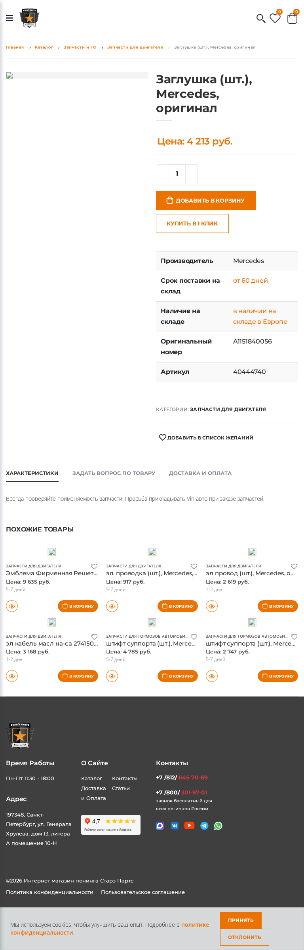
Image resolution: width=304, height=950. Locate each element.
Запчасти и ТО (80, 47)
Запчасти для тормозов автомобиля (148, 636)
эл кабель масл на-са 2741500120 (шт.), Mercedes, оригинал (96, 643)
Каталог (44, 47)
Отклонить (244, 937)
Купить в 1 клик (192, 223)
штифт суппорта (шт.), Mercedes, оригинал (170, 643)
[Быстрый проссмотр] (12, 676)
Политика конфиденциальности (50, 892)
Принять (241, 920)
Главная (15, 47)
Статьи (121, 788)
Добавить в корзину (210, 200)
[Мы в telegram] (204, 826)
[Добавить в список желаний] (94, 566)
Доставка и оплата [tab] (200, 473)
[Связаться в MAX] (160, 826)
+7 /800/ (181, 792)
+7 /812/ (182, 777)
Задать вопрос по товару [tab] (113, 473)
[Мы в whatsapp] (218, 826)
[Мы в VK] (175, 826)
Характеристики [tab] (32, 473)
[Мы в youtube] (189, 825)
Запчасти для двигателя (135, 47)
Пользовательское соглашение (143, 892)
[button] (261, 19)
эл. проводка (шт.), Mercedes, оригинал (165, 573)
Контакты (124, 778)
